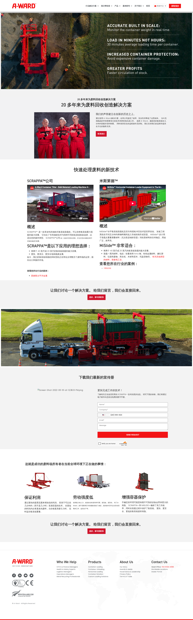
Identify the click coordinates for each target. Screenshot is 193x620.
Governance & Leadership (130, 572)
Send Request (132, 435)
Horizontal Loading (95, 572)
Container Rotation (95, 574)
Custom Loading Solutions (98, 576)
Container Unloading (96, 569)
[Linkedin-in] (20, 575)
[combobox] (104, 415)
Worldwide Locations (159, 569)
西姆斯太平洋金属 (39, 275)
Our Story (123, 567)
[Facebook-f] (14, 575)
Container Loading (95, 567)
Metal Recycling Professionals (68, 576)
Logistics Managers (64, 572)
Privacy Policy (125, 574)
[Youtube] (26, 575)
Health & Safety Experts (66, 569)
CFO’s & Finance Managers (67, 567)
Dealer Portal (156, 572)
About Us (126, 562)
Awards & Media (126, 569)
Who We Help (66, 562)
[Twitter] (31, 575)
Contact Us (159, 562)
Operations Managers (65, 574)
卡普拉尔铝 (107, 268)
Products (94, 562)
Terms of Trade (126, 576)
